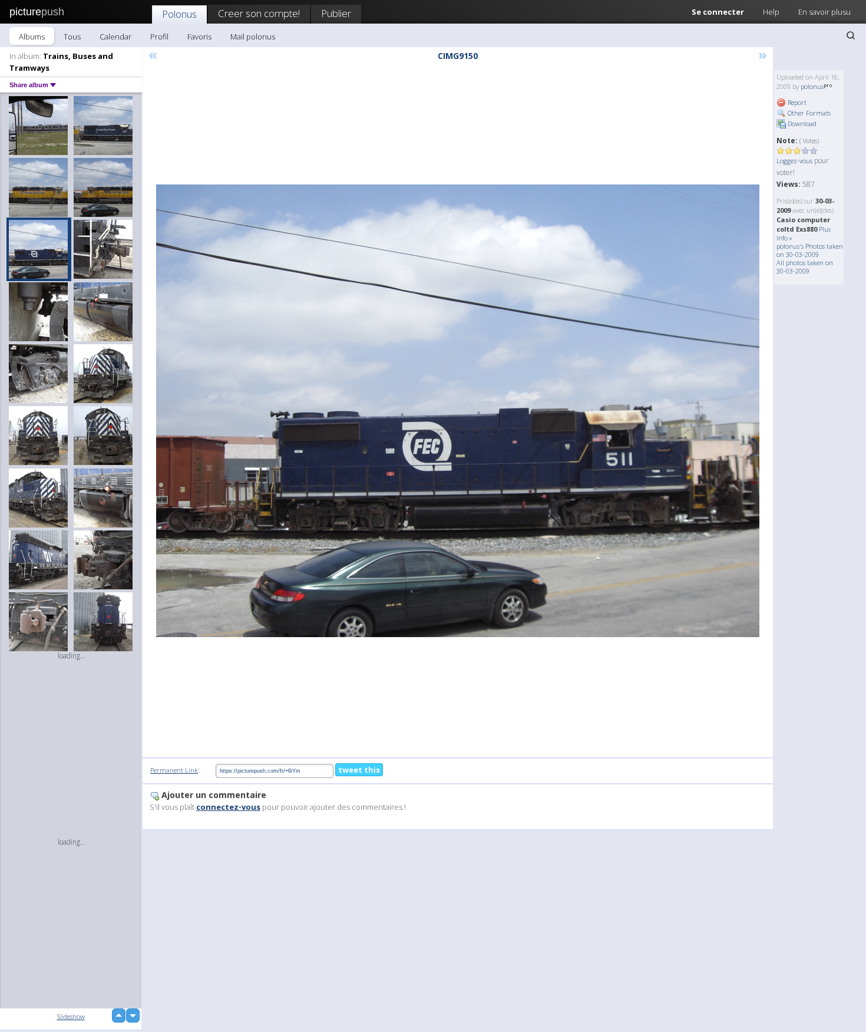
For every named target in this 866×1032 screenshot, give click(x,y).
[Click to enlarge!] (457, 410)
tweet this (359, 769)
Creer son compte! (259, 13)
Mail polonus (252, 36)
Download (801, 123)
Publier (336, 13)
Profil (159, 36)
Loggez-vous (794, 160)
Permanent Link (174, 770)
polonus (812, 86)
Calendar (115, 36)
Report (796, 102)
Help (771, 11)
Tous (72, 36)
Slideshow (71, 1016)
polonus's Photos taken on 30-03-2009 (809, 250)
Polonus (179, 14)
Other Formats (808, 112)
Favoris (199, 36)
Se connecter (718, 11)
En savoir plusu (824, 11)
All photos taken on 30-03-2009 (804, 266)
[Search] (850, 35)
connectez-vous (228, 807)
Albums (32, 36)
